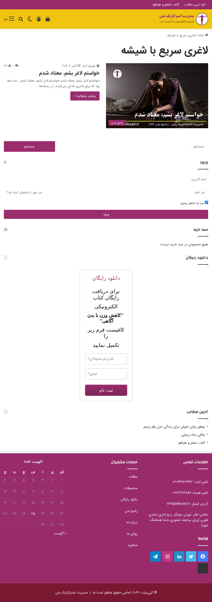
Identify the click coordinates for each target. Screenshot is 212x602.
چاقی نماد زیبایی (193, 435)
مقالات (133, 476)
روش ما (132, 533)
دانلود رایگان (129, 499)
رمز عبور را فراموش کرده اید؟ (24, 192)
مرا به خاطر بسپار (192, 203)
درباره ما (132, 522)
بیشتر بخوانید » (85, 96)
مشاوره (133, 545)
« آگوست (60, 533)
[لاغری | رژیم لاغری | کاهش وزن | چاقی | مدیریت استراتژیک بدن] (183, 19)
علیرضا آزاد (89, 65)
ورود (106, 214)
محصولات (131, 488)
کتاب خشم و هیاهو (166, 4)
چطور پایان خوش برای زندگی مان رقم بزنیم (174, 426)
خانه (201, 35)
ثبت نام (106, 390)
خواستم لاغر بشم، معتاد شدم (69, 73)
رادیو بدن (131, 511)
